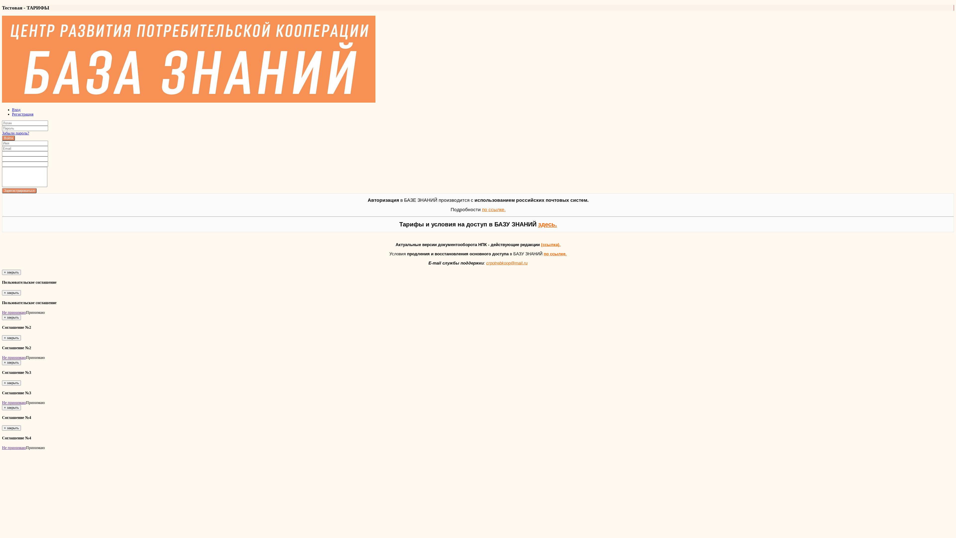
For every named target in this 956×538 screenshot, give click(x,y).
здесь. (547, 224)
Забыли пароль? (15, 133)
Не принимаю (14, 312)
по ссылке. (555, 253)
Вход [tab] (16, 110)
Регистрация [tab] (22, 114)
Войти (8, 138)
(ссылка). (551, 244)
